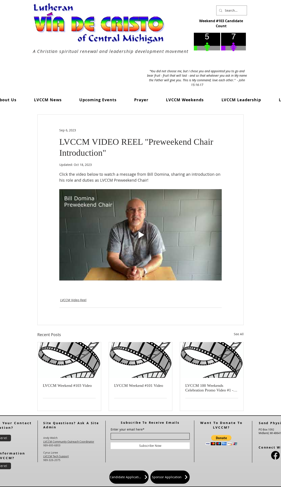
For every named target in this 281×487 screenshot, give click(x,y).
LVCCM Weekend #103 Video (67, 385)
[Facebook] (275, 455)
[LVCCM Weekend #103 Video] (69, 360)
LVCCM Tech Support (56, 456)
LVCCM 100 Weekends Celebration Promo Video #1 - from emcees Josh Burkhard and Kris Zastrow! (211, 388)
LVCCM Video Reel (73, 300)
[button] (48, 100)
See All (239, 334)
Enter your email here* (127, 429)
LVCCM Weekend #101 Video (138, 385)
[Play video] (140, 235)
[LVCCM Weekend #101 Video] (140, 360)
